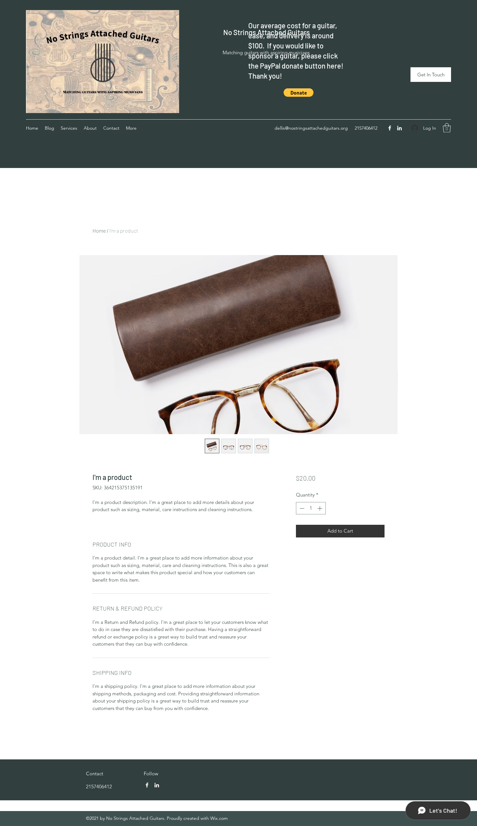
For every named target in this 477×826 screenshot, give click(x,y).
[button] (298, 92)
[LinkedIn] (399, 128)
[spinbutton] (310, 508)
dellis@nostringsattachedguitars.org (311, 128)
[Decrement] (301, 508)
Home (99, 230)
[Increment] (320, 508)
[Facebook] (389, 128)
